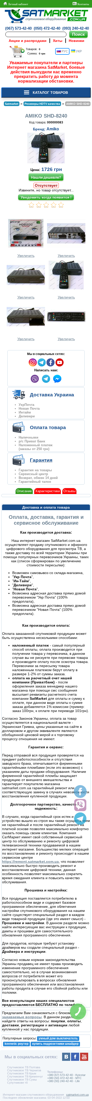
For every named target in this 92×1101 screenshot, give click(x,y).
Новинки (76, 41)
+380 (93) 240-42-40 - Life (63, 1081)
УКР (78, 51)
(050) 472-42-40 (47, 28)
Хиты (57, 41)
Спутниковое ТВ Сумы (22, 1079)
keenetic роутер (16, 1044)
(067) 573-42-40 (18, 28)
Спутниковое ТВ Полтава (23, 1067)
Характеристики (47, 491)
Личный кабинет (17, 4)
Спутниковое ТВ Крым (21, 1073)
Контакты (83, 4)
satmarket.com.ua (77, 1094)
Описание (24, 491)
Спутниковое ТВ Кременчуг (25, 1076)
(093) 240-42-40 (75, 28)
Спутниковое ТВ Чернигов (24, 1070)
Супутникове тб (17, 1082)
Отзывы (69, 491)
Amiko (53, 129)
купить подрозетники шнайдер (55, 1044)
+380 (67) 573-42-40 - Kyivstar (66, 1074)
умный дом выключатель (58, 1038)
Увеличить (25, 256)
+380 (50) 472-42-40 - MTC (64, 1078)
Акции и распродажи (28, 41)
